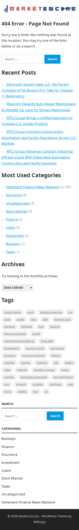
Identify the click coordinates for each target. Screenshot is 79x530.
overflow (9, 377)
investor (25, 362)
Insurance (14, 195)
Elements (9, 326)
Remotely (37, 384)
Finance (12, 219)
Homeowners (11, 348)
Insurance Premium (33, 355)
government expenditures (19, 341)
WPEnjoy (39, 522)
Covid (7, 319)
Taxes (10, 252)
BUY (70, 312)
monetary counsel (44, 370)
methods (22, 370)
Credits (20, 319)
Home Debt (47, 341)
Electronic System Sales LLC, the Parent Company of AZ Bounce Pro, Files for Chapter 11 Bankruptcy (37, 90)
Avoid (30, 312)
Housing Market (35, 348)
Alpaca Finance (12, 312)
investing (9, 362)
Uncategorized (17, 203)
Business (13, 243)
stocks (7, 391)
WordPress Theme (54, 516)
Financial (55, 326)
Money (65, 370)
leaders (69, 362)
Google (36, 334)
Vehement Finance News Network (33, 187)
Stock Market (16, 211)
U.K (46, 391)
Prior (7, 384)
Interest (55, 355)
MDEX (7, 370)
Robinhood (55, 384)
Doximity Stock (62, 319)
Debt (45, 319)
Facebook (26, 326)
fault (41, 326)
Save (70, 384)
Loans (10, 227)
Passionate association (33, 377)
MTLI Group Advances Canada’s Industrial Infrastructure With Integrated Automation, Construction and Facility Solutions (37, 157)
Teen (35, 391)
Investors (42, 362)
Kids (56, 362)
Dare (33, 319)
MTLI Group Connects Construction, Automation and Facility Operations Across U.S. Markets (38, 137)
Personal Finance (63, 377)
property (21, 384)
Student (22, 391)
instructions (57, 348)
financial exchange (15, 334)
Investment (15, 235)
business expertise (51, 312)
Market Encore (29, 516)
